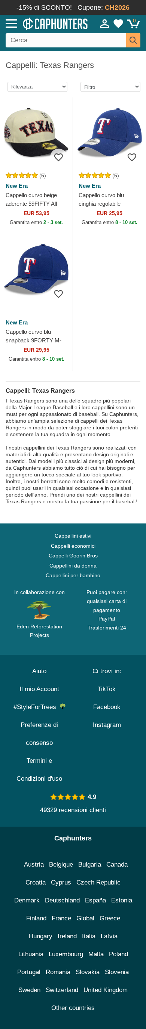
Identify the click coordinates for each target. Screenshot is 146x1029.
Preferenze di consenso (39, 733)
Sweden (29, 990)
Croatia (35, 882)
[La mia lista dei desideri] (118, 23)
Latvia (109, 936)
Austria (34, 864)
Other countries (73, 1007)
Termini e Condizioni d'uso (39, 769)
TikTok (107, 689)
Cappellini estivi (73, 536)
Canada (117, 864)
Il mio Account (39, 689)
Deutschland (62, 900)
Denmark (27, 900)
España (95, 900)
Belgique (61, 864)
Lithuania (30, 954)
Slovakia (88, 972)
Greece (110, 918)
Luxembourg (66, 954)
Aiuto (39, 671)
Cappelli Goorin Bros (73, 556)
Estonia (121, 900)
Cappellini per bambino (73, 575)
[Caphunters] (43, 23)
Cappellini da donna (73, 566)
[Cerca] (133, 40)
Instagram (107, 724)
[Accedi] (105, 23)
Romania (58, 972)
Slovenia (117, 972)
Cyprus (61, 882)
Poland (118, 954)
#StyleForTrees (36, 707)
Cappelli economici (73, 546)
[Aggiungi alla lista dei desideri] (58, 157)
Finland (36, 918)
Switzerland (62, 990)
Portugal (28, 972)
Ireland (67, 936)
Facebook (107, 707)
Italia (88, 936)
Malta (96, 954)
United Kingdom (105, 990)
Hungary (40, 936)
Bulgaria (89, 864)
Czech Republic (98, 882)
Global (85, 918)
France (61, 918)
